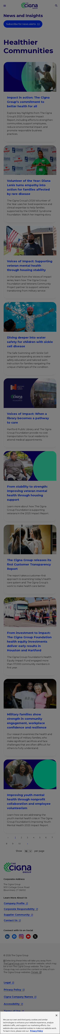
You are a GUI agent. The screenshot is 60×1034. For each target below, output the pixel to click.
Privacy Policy (36, 1031)
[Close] (56, 1015)
